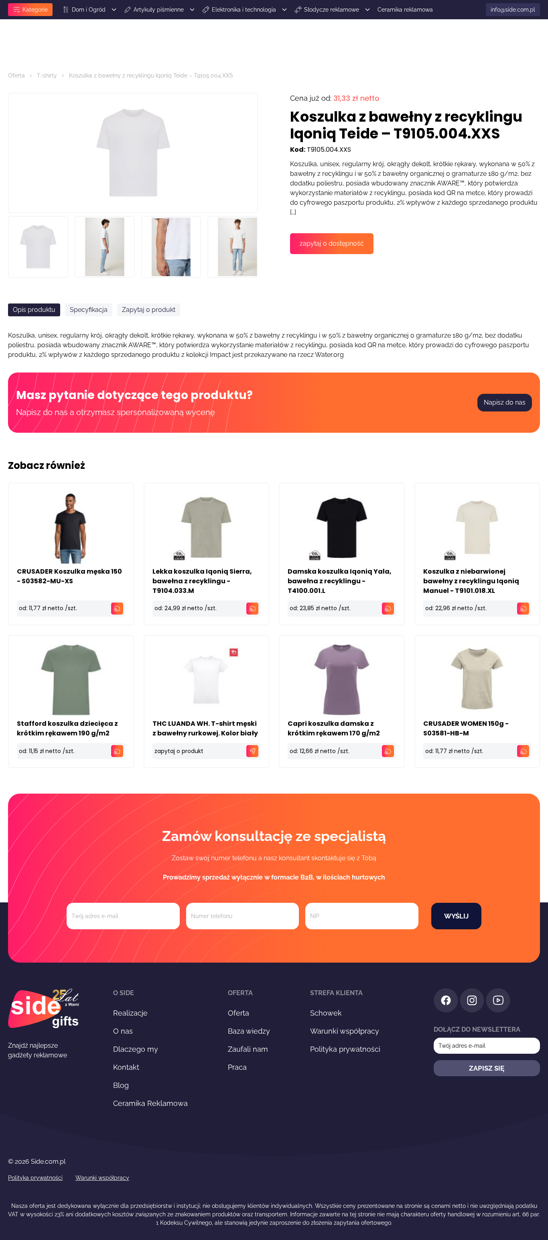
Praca (237, 1067)
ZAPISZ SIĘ (486, 1068)
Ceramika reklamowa (405, 9)
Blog (121, 1085)
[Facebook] (446, 1001)
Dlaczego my (135, 1049)
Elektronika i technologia (244, 9)
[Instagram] (472, 1001)
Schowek (326, 1013)
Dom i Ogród (89, 9)
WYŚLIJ (456, 916)
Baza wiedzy (249, 1031)
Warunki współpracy (344, 1031)
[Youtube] (498, 1001)
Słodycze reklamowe (331, 9)
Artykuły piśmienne (159, 9)
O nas (123, 1031)
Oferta (16, 75)
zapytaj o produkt (178, 751)
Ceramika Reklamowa (150, 1103)
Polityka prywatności (345, 1049)
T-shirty (47, 75)
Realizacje (130, 1013)
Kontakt (126, 1067)
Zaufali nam (248, 1049)
